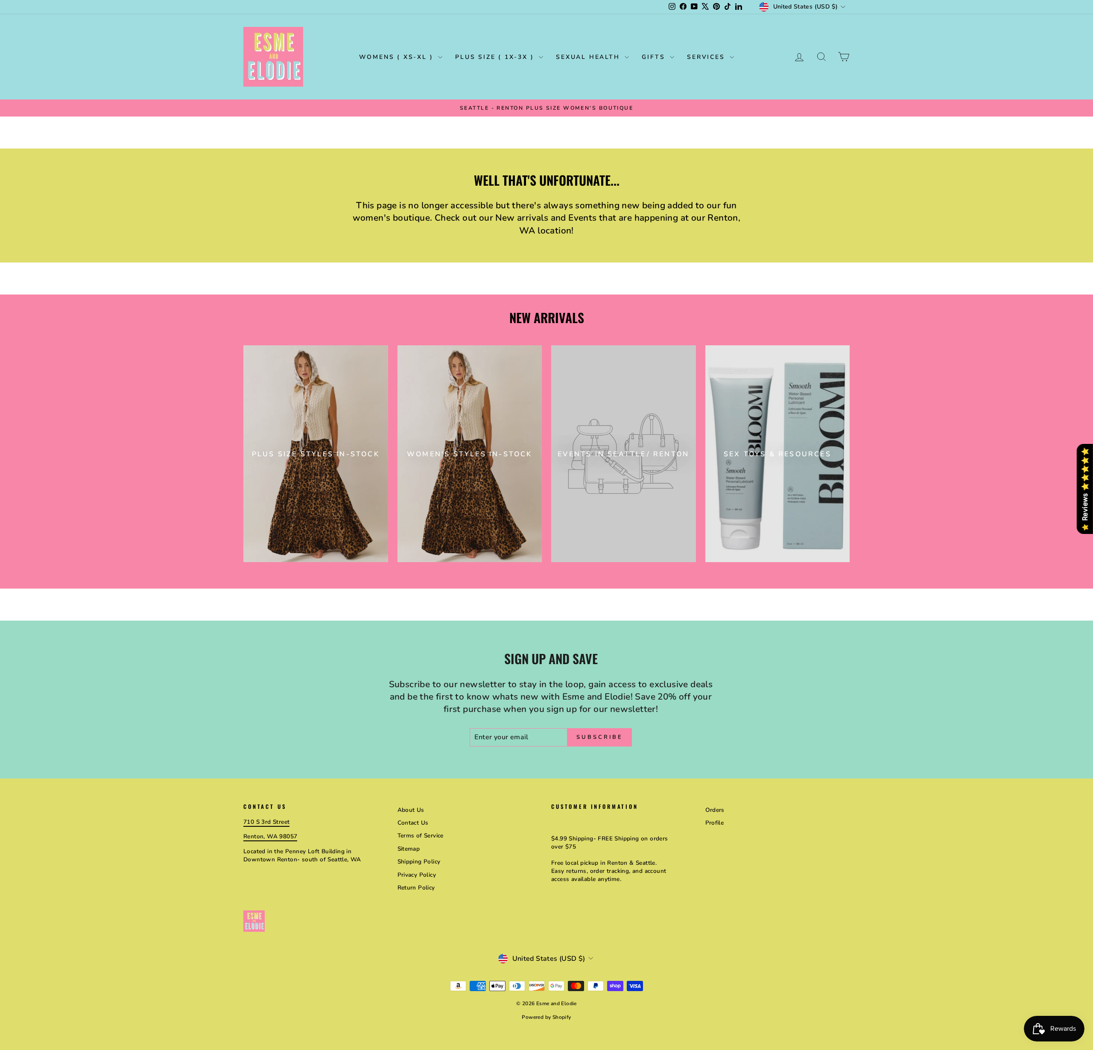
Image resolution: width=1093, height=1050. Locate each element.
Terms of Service (420, 835)
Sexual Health (589, 57)
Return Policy (416, 888)
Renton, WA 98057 (270, 836)
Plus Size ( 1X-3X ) (496, 57)
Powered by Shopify (546, 1017)
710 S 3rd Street (266, 822)
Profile (714, 823)
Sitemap (408, 849)
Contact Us (413, 823)
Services (707, 57)
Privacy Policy (416, 875)
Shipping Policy (419, 862)
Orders (715, 810)
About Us (410, 810)
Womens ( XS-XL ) (397, 57)
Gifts (655, 57)
